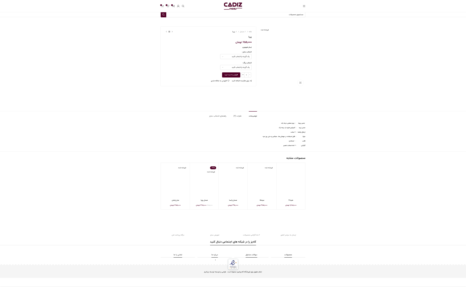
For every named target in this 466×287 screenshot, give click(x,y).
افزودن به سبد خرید (231, 75)
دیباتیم (206, 272)
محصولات (288, 255)
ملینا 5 (291, 200)
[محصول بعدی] (166, 31)
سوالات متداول (251, 255)
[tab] (253, 115)
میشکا (262, 200)
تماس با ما (178, 255)
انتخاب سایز (247, 52)
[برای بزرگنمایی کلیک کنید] (300, 83)
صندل (241, 32)
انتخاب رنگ (247, 63)
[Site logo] (233, 6)
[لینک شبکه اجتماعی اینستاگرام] (236, 249)
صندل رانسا (233, 200)
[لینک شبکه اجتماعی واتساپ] (233, 249)
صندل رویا (204, 200)
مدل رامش (175, 200)
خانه (250, 32)
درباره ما (214, 255)
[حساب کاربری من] (178, 6)
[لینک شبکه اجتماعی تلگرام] (229, 249)
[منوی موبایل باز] (304, 6)
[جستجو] (183, 6)
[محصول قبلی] (172, 31)
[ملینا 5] (290, 181)
